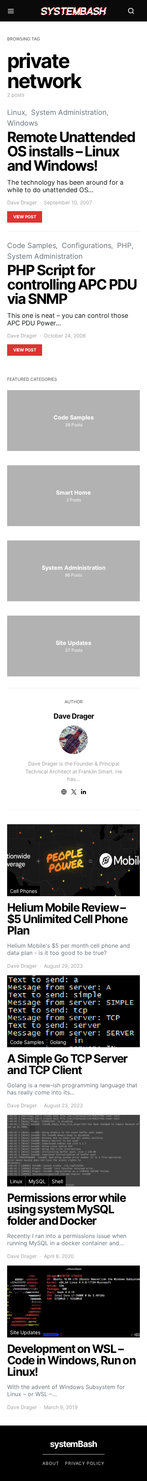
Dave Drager (22, 202)
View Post (24, 216)
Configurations (86, 245)
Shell (57, 1181)
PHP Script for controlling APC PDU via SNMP (72, 284)
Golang (58, 1042)
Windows (22, 123)
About (50, 1463)
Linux (16, 112)
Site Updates (25, 1332)
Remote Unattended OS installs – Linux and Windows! (71, 151)
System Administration (69, 112)
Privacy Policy (85, 1463)
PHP (124, 245)
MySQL (37, 1181)
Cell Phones (23, 891)
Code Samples (31, 245)
